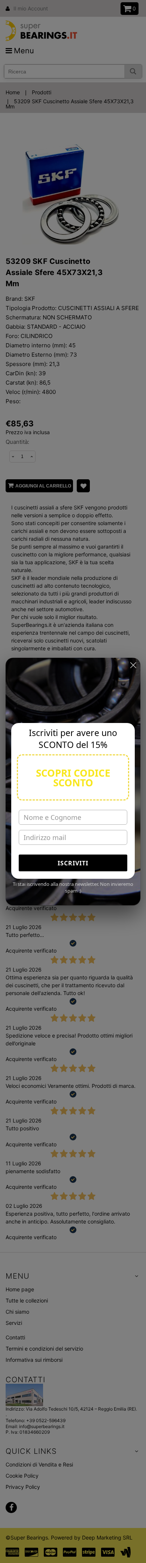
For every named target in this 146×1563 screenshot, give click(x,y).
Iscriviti (73, 863)
